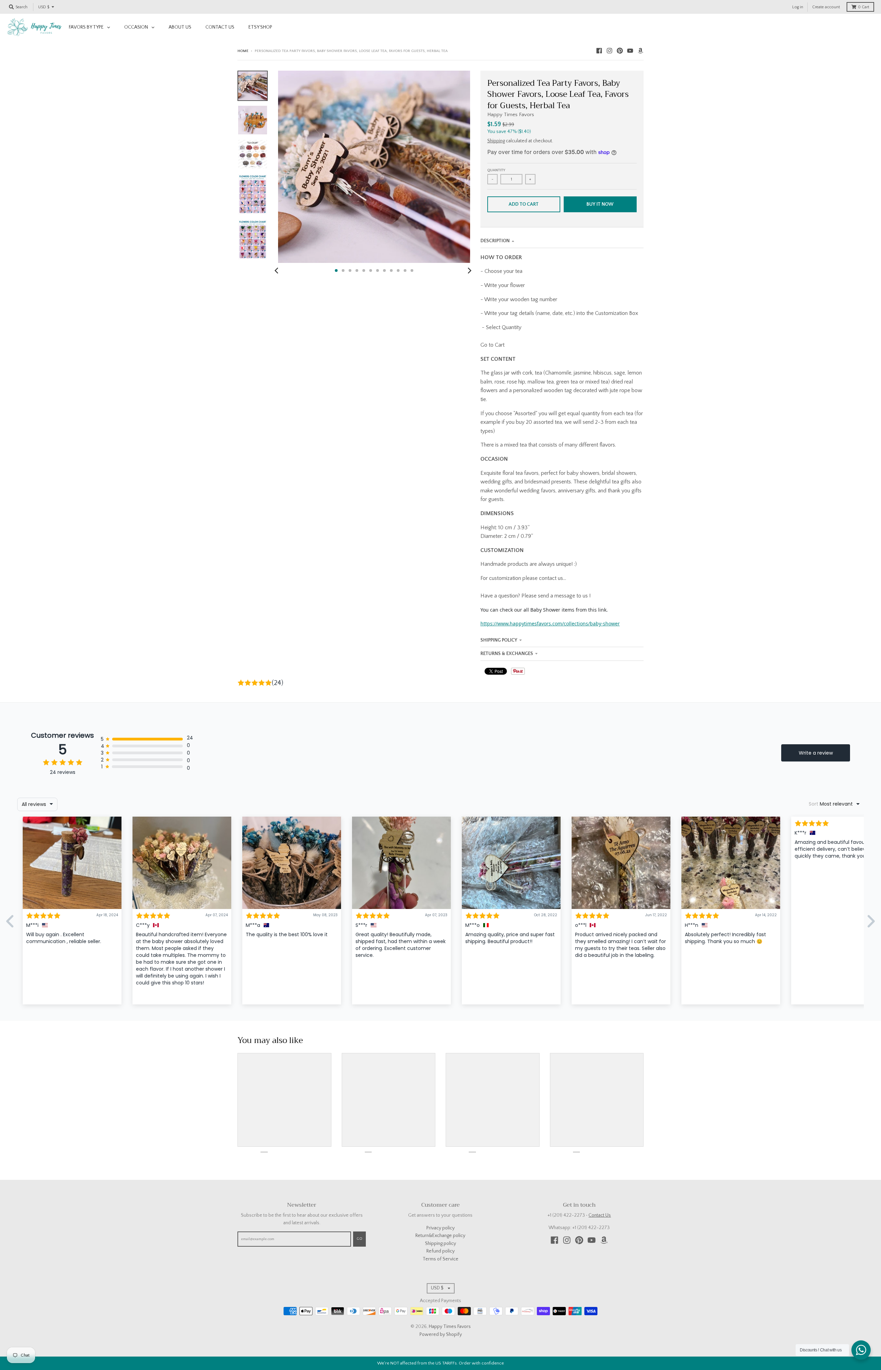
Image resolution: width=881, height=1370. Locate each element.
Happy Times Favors (510, 114)
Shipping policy (440, 1243)
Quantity (496, 170)
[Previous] (277, 270)
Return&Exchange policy (440, 1235)
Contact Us (599, 1215)
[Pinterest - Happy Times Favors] (620, 51)
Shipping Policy (498, 640)
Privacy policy (440, 1228)
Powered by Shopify (441, 1334)
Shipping (496, 141)
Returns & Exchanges (506, 653)
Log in (797, 7)
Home (242, 51)
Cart (863, 7)
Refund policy (440, 1251)
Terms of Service (440, 1259)
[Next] (469, 270)
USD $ (43, 7)
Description (495, 241)
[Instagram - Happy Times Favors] (609, 51)
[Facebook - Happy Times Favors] (599, 51)
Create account (826, 7)
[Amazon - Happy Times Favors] (640, 51)
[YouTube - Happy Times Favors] (630, 51)
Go (359, 1239)
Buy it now (600, 204)
